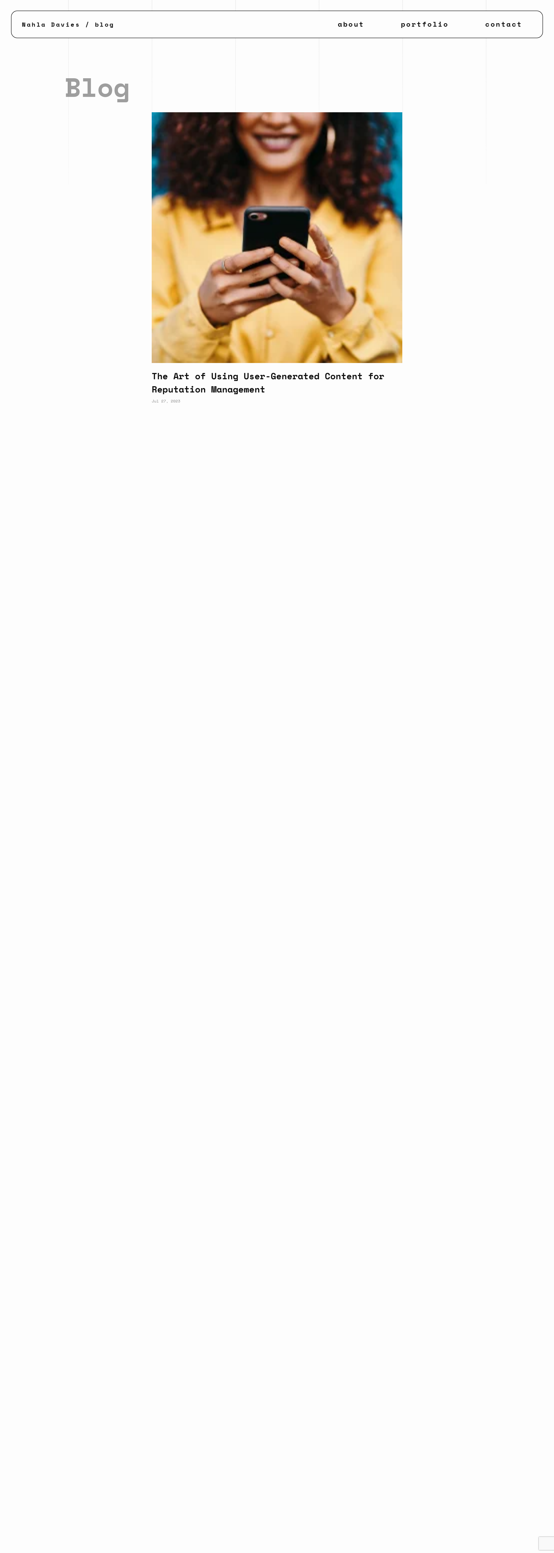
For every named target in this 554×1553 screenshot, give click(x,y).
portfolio (425, 24)
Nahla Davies (51, 24)
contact (503, 24)
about (351, 24)
